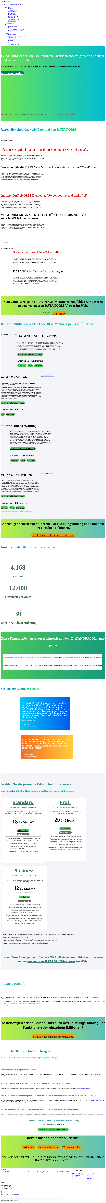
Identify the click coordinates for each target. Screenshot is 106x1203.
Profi (30, 365)
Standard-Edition (12, 11)
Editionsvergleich (76, 1175)
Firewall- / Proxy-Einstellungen (16, 36)
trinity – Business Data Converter (64, 114)
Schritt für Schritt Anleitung (30, 354)
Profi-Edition (11, 13)
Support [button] (7, 33)
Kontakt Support (12, 39)
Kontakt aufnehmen (48, 1147)
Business (38, 365)
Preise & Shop (12, 27)
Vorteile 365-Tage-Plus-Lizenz (16, 29)
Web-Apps (12, 21)
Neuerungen (11, 17)
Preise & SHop (76, 1177)
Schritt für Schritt (12, 10)
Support (74, 1178)
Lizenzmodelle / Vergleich (15, 30)
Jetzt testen (59, 313)
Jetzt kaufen (22, 830)
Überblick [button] (8, 7)
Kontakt (89, 1177)
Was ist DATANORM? (14, 19)
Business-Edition (12, 14)
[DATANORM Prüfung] (48, 376)
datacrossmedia (90, 1174)
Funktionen (11, 8)
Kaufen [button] (7, 24)
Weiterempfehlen (71, 1147)
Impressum (89, 1178)
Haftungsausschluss (34, 1200)
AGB (19, 1200)
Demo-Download (9, 23)
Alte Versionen (12, 37)
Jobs (88, 1175)
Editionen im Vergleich (14, 16)
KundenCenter (12, 34)
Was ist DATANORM (78, 1174)
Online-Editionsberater (14, 26)
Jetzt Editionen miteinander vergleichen (53, 535)
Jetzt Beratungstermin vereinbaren (53, 1129)
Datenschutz (25, 1200)
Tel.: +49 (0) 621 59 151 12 (14, 44)
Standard (21, 365)
